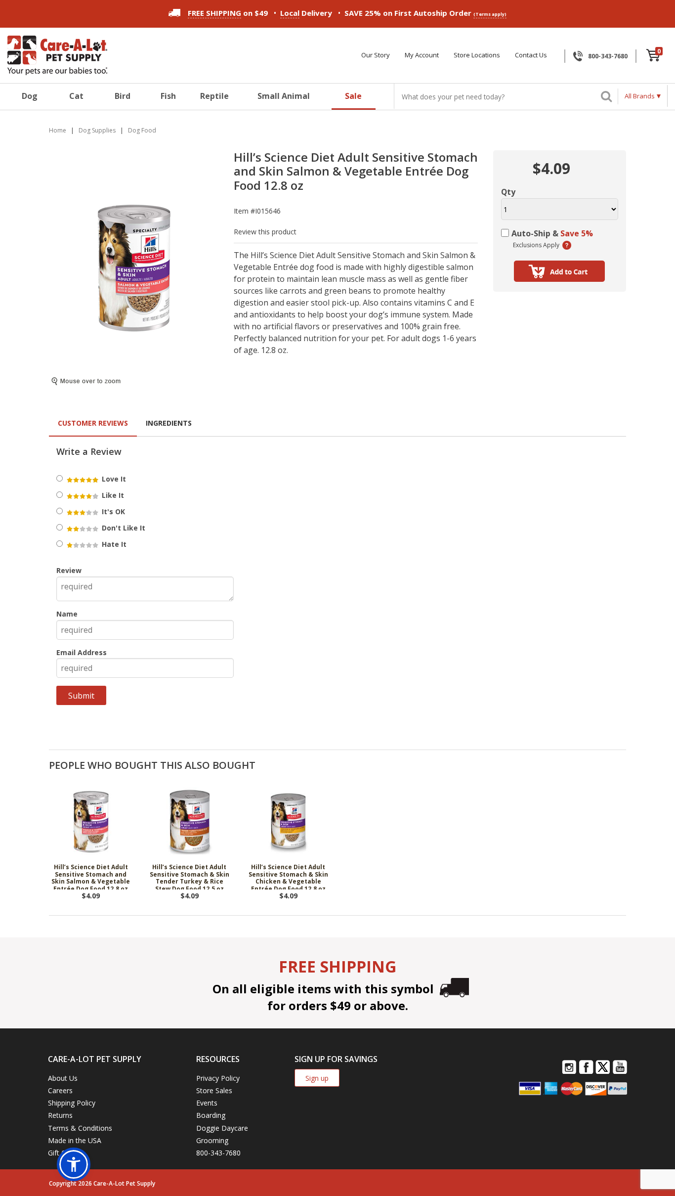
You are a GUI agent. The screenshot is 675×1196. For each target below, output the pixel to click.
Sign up (317, 1078)
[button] (73, 1164)
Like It (112, 495)
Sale (353, 95)
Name (67, 614)
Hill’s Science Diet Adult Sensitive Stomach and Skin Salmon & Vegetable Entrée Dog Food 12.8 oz (90, 876)
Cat (76, 95)
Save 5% (576, 233)
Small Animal (283, 95)
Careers (60, 1090)
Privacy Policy (218, 1078)
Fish (168, 95)
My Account (422, 55)
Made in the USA (74, 1140)
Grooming (212, 1140)
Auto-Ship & (552, 233)
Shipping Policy (71, 1102)
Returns (60, 1115)
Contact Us (531, 55)
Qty (508, 191)
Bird (122, 95)
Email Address (81, 652)
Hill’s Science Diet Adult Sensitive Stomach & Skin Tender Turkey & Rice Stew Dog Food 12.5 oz (189, 876)
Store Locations (477, 55)
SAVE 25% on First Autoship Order (425, 13)
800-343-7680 (608, 56)
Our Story (375, 55)
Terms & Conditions (80, 1128)
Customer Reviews (93, 423)
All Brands (640, 95)
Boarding (210, 1115)
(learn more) (567, 245)
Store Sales (214, 1090)
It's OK (112, 511)
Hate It (113, 544)
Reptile (214, 95)
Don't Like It (122, 527)
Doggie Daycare (222, 1128)
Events (206, 1102)
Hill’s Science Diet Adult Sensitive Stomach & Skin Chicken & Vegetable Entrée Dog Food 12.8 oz (288, 876)
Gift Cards (64, 1152)
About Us (63, 1078)
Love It (113, 479)
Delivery (306, 13)
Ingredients (169, 423)
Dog (30, 95)
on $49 (228, 13)
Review (69, 570)
